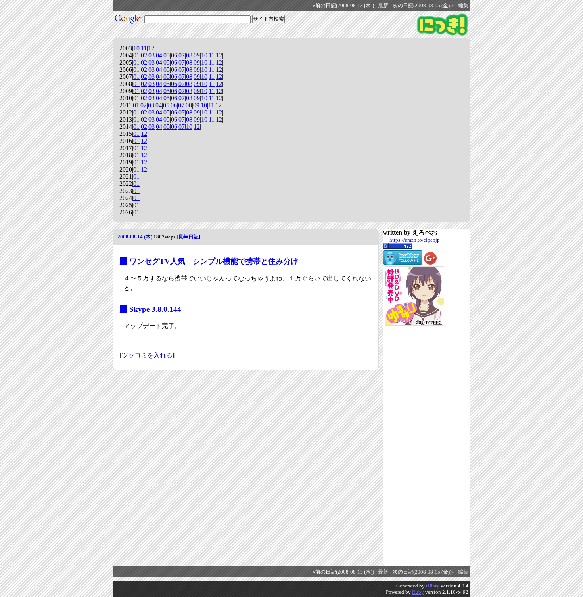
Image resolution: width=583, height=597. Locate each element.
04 (159, 55)
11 (144, 48)
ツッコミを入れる (147, 355)
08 (189, 55)
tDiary (432, 586)
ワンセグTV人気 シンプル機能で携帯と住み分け (213, 261)
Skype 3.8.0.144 (155, 309)
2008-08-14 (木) (134, 237)
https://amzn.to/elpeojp (414, 240)
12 (151, 48)
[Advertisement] (414, 446)
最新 (383, 5)
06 (174, 55)
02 (144, 55)
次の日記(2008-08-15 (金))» (423, 5)
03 (151, 55)
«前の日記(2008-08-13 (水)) (343, 5)
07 (181, 55)
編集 (463, 5)
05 (166, 55)
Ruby (418, 592)
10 (136, 48)
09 (197, 55)
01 (136, 55)
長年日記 (188, 237)
